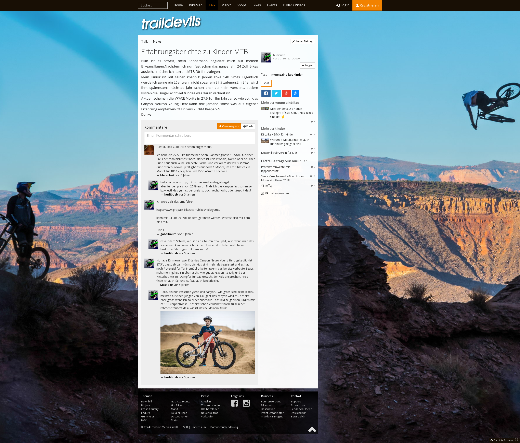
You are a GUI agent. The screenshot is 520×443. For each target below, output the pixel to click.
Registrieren (369, 5)
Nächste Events (180, 401)
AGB (185, 427)
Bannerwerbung (271, 401)
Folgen (308, 65)
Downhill (146, 401)
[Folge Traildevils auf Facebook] (234, 404)
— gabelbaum (166, 234)
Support (296, 401)
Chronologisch (230, 126)
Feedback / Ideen (301, 409)
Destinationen (179, 416)
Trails (174, 420)
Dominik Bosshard (503, 440)
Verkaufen (207, 416)
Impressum (199, 427)
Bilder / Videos (294, 5)
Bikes (256, 5)
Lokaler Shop (179, 413)
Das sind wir (298, 413)
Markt (226, 5)
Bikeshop (267, 405)
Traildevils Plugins (272, 416)
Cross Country (150, 409)
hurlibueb (279, 55)
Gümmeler (147, 416)
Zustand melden (211, 405)
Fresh (249, 126)
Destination (268, 409)
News (157, 41)
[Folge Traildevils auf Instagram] (246, 404)
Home (178, 5)
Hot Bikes (177, 405)
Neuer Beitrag (304, 41)
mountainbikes (282, 74)
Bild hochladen (210, 409)
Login (345, 5)
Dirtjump (146, 405)
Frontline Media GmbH (164, 427)
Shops (241, 5)
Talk (212, 5)
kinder (298, 74)
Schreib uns (298, 405)
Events (272, 5)
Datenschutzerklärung (224, 427)
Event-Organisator (272, 413)
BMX (144, 420)
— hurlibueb (169, 194)
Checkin (206, 401)
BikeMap (196, 5)
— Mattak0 (164, 285)
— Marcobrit (165, 175)
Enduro (145, 413)
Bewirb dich (298, 416)
